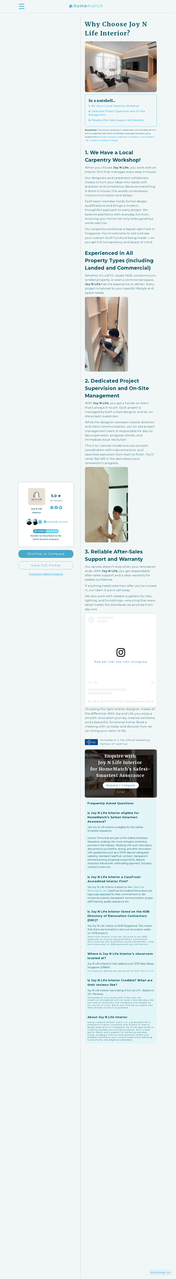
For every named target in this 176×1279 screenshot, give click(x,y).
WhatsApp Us (160, 1272)
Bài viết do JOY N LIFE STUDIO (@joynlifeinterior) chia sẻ (121, 701)
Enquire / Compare (120, 785)
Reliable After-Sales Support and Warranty (116, 120)
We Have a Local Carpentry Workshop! (114, 105)
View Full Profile (46, 565)
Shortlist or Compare (45, 554)
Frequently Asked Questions (46, 574)
